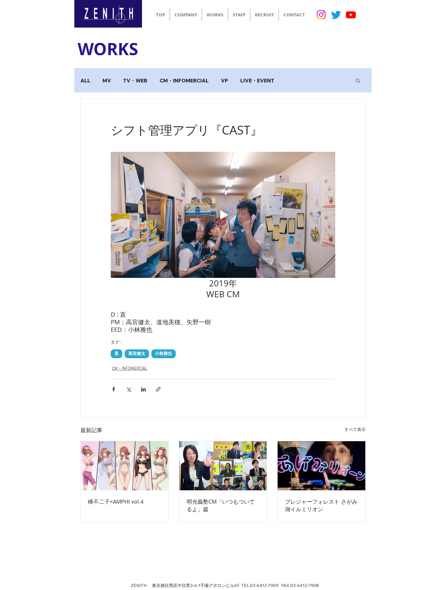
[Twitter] (336, 15)
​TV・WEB (135, 80)
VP (224, 80)
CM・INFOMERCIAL (184, 80)
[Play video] (223, 215)
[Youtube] (351, 15)
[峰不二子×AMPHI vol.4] (124, 465)
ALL (85, 80)
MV (107, 80)
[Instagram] (321, 15)
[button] (358, 80)
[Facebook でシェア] (114, 389)
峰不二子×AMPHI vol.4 (116, 501)
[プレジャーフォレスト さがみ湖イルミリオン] (321, 465)
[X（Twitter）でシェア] (128, 389)
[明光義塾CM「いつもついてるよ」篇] (223, 465)
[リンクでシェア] (158, 389)
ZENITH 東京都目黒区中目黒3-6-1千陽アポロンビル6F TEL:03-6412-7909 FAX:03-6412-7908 (225, 585)
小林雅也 (163, 353)
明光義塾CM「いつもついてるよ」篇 (221, 505)
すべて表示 (355, 429)
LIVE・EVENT (257, 80)
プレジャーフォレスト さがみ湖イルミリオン (321, 505)
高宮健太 (136, 353)
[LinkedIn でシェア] (143, 389)
